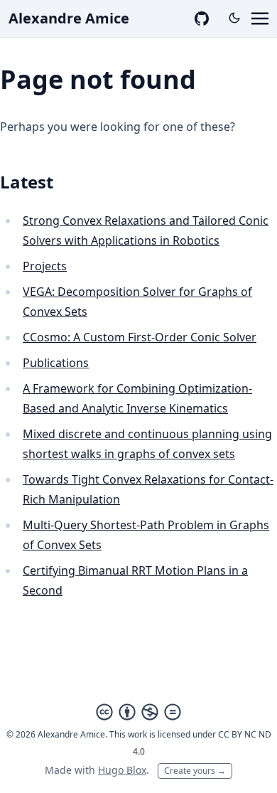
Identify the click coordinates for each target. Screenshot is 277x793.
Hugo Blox (122, 770)
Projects (45, 266)
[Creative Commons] (138, 711)
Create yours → (195, 771)
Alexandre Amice (69, 18)
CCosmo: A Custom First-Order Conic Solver (139, 337)
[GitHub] (201, 18)
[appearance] (234, 17)
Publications (56, 363)
